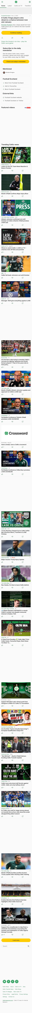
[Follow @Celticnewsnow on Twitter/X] (8, 981)
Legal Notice (14, 994)
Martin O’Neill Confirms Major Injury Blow (14, 193)
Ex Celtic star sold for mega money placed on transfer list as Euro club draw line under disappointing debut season (15, 812)
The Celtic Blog (5, 583)
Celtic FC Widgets (7, 991)
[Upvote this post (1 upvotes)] (2, 394)
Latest (10, 6)
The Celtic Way (5, 388)
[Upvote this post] (12, 37)
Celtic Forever (5, 164)
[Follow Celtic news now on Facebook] (12, 981)
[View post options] (30, 164)
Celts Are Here (5, 191)
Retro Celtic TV (17, 991)
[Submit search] (28, 946)
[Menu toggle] (2, 2)
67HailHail (4, 898)
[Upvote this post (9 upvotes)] (2, 447)
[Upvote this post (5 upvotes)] (2, 252)
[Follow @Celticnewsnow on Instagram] (16, 981)
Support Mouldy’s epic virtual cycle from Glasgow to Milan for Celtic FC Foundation (15, 702)
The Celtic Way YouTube (7, 217)
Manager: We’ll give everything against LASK (15, 300)
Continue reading (16, 33)
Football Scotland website (13, 97)
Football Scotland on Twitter (14, 100)
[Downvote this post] (22, 37)
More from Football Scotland (14, 83)
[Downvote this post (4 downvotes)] (12, 934)
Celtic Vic (3, 637)
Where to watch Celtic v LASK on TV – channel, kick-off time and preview (13, 248)
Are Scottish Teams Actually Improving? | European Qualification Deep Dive (14, 729)
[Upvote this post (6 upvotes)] (2, 705)
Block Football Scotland (12, 89)
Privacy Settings (23, 994)
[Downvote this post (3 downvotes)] (12, 705)
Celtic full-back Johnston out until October (15, 275)
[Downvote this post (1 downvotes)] (12, 447)
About (12, 986)
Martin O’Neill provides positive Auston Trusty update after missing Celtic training (15, 873)
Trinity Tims (4, 781)
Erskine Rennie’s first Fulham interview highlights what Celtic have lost (13, 900)
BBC (2, 273)
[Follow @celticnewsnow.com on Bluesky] (4, 981)
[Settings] (30, 2)
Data (24, 986)
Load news (16, 940)
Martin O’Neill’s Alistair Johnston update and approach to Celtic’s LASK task (15, 391)
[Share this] (2, 37)
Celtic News (6, 986)
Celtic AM (3, 528)
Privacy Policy (6, 994)
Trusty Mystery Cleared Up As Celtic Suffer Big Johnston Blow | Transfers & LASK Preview (15, 532)
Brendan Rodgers (6, 25)
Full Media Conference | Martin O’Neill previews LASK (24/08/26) (13, 418)
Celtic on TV (18, 6)
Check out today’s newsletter (16, 61)
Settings (5, 996)
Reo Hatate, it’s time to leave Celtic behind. (15, 585)
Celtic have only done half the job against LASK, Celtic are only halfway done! (14, 784)
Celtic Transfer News (8, 989)
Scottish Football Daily (7, 727)
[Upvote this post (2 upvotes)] (2, 367)
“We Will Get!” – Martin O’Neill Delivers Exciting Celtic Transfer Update (13, 757)
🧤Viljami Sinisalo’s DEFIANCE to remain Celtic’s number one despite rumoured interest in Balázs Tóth (14, 612)
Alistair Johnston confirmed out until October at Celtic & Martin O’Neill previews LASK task (15, 220)
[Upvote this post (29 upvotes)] (2, 934)
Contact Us (11, 996)
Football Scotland (5, 15)
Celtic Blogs (18, 989)
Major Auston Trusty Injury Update (12, 559)
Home (3, 6)
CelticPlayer (4, 415)
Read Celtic (4, 357)
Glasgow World (5, 808)
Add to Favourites (10, 86)
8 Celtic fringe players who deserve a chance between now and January (14, 20)
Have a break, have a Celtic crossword (13, 444)
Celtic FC (3, 298)
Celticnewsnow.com (8, 1000)
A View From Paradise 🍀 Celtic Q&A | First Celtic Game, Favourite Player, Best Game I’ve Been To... (15, 641)
